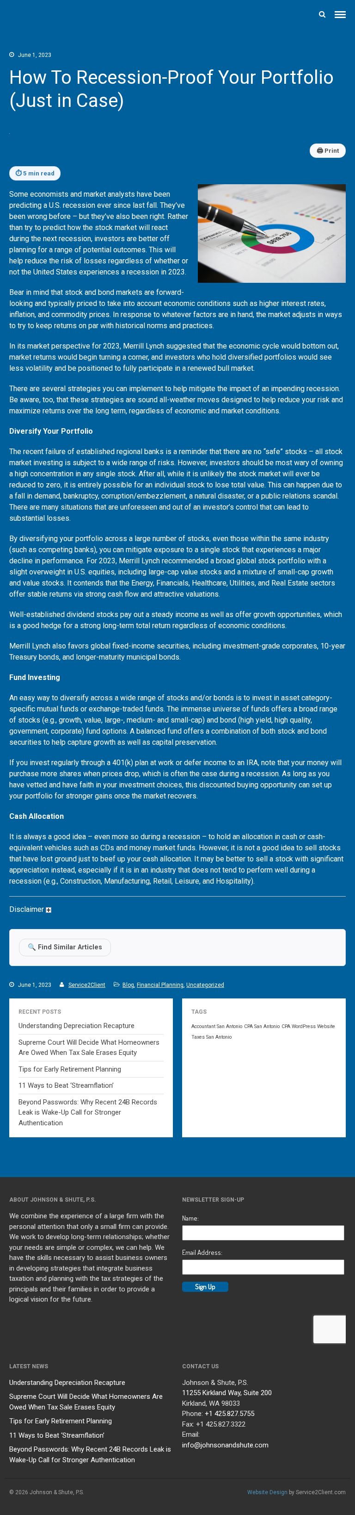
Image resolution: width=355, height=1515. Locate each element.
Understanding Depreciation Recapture (76, 1026)
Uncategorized (205, 985)
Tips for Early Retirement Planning (69, 1069)
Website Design (267, 1492)
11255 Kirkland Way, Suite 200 (227, 1393)
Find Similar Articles (65, 947)
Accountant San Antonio (216, 1026)
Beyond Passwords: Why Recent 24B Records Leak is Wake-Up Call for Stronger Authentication (87, 1112)
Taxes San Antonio (211, 1037)
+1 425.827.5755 (229, 1413)
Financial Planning (160, 985)
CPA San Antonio (262, 1026)
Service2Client (86, 985)
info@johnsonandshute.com (225, 1445)
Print (328, 150)
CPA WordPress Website (308, 1026)
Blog (128, 985)
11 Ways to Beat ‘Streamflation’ (66, 1085)
